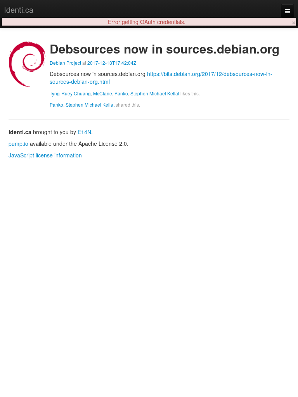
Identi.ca (18, 9)
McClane (102, 93)
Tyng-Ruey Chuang (70, 93)
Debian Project (65, 62)
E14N (84, 132)
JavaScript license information (45, 155)
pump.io (18, 143)
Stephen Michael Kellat (154, 93)
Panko (121, 93)
